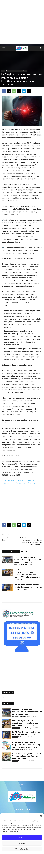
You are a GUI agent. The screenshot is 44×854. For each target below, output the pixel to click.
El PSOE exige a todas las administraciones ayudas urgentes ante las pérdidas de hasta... (26, 723)
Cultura (20, 736)
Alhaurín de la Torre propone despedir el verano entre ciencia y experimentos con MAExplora (26, 744)
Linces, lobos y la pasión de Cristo (11, 539)
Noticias (13, 71)
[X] (9, 91)
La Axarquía (6, 575)
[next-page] (7, 595)
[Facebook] (4, 91)
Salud (3, 71)
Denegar (22, 843)
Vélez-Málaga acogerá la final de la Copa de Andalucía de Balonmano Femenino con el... (26, 756)
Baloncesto (6, 562)
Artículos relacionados (11, 552)
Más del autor (26, 552)
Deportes (23, 716)
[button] (41, 816)
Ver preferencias (22, 849)
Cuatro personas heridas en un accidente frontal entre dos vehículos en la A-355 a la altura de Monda (32, 541)
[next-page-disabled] (7, 697)
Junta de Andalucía (22, 71)
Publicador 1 (24, 728)
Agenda (5, 589)
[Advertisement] (22, 22)
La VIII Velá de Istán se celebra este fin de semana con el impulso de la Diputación (28, 587)
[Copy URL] (29, 91)
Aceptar (22, 837)
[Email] (19, 91)
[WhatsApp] (14, 91)
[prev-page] (3, 595)
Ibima (7, 71)
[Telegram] (24, 91)
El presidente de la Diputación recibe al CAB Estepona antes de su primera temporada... (27, 711)
